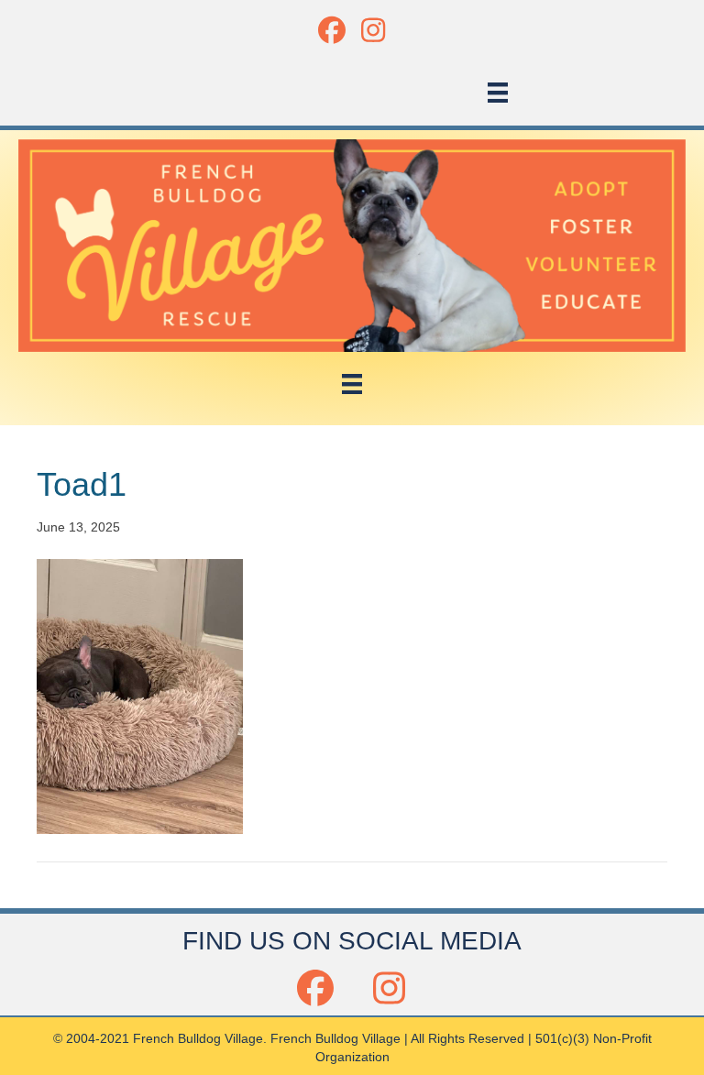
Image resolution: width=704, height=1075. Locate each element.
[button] (331, 29)
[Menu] (497, 92)
